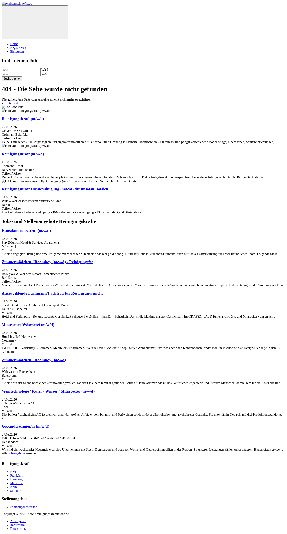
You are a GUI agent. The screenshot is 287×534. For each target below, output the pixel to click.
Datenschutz (18, 528)
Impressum (17, 525)
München (16, 483)
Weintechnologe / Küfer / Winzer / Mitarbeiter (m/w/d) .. (50, 391)
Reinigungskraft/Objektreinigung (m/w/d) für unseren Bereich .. (56, 189)
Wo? (44, 74)
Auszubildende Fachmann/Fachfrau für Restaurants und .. (52, 293)
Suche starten (11, 78)
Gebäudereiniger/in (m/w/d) (25, 426)
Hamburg (16, 479)
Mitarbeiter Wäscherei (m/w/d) (28, 324)
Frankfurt (16, 475)
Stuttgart (15, 490)
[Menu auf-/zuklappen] (35, 22)
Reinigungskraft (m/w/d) (23, 118)
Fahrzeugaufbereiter (23, 507)
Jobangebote (16, 453)
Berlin (14, 472)
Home (14, 44)
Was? (45, 69)
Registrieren (18, 48)
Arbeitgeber (18, 521)
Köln (13, 487)
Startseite (13, 103)
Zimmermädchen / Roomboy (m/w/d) (34, 360)
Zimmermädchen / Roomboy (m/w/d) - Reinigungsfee (47, 262)
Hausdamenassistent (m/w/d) (26, 230)
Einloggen (17, 51)
